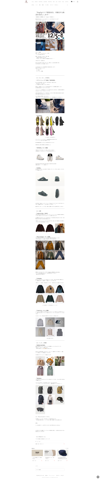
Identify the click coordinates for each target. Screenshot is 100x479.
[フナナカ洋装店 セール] (37, 453)
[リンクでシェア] (39, 441)
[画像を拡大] (43, 106)
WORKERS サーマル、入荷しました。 (49, 458)
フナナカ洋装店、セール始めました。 (37, 458)
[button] (77, 1)
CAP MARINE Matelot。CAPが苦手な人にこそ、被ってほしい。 (62, 458)
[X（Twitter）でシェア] (37, 441)
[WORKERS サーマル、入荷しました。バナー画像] (50, 453)
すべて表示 (67, 448)
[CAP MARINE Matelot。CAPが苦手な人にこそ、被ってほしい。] (62, 453)
